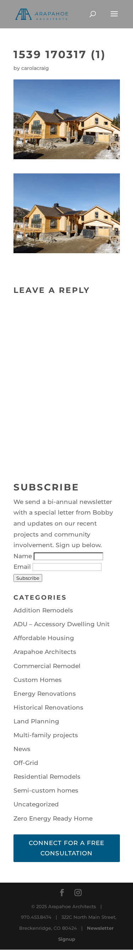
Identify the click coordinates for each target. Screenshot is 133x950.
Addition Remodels (43, 610)
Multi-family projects (45, 735)
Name (23, 556)
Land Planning (36, 721)
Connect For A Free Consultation (66, 848)
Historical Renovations (48, 707)
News (22, 748)
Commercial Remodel (47, 666)
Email (23, 566)
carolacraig (35, 68)
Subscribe (27, 578)
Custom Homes (37, 679)
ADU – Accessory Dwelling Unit (61, 624)
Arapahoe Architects (44, 651)
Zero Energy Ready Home (53, 818)
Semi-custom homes (45, 790)
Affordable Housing (43, 637)
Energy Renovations (44, 693)
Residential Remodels (47, 776)
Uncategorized (36, 804)
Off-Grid (25, 762)
